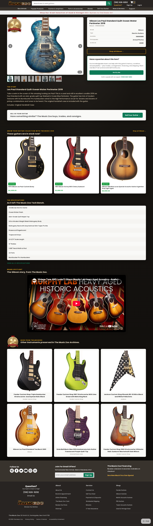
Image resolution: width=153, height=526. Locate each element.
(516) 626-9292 (121, 2)
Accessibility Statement (56, 519)
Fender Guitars (121, 490)
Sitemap (58, 509)
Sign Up (129, 5)
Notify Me (116, 72)
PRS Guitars (120, 501)
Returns (88, 505)
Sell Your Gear (90, 494)
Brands (90, 9)
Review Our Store (61, 505)
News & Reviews (119, 9)
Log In (140, 5)
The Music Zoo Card (62, 501)
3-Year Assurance (92, 509)
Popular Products (37, 9)
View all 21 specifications (18, 263)
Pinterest (35, 471)
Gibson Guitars (121, 494)
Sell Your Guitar (103, 9)
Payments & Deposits (93, 497)
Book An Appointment (63, 494)
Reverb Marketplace (12, 471)
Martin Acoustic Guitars (124, 497)
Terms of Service (41, 519)
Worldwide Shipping (92, 501)
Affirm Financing (61, 497)
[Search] (109, 3)
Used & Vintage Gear (123, 509)
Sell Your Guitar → (132, 115)
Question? (118, 5)
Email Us (31, 496)
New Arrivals (22, 9)
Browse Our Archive (31, 507)
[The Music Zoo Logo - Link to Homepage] (20, 3)
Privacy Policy (29, 519)
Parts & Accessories (75, 9)
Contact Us (90, 490)
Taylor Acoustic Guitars (124, 505)
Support (132, 9)
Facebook (17, 471)
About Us (59, 490)
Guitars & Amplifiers (55, 9)
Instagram (30, 471)
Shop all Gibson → (116, 51)
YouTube (26, 471)
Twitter (21, 471)
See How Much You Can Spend (120, 475)
